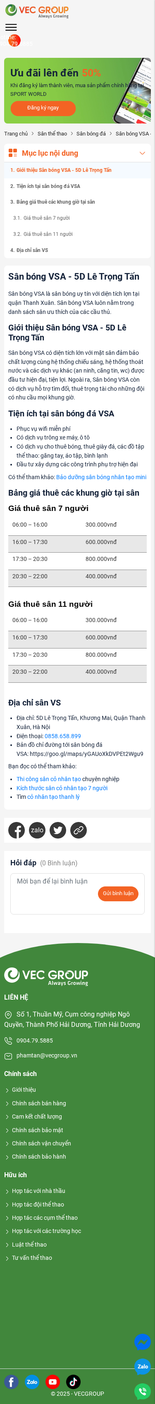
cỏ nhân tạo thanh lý (53, 797)
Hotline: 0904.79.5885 (14, 40)
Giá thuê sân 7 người (47, 218)
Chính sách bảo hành (39, 1156)
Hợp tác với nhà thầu (38, 1191)
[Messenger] (142, 1341)
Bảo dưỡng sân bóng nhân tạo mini (101, 477)
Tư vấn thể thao (32, 1257)
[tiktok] (73, 1381)
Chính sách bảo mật (37, 1130)
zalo (37, 830)
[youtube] (52, 1381)
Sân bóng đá (91, 134)
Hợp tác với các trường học (46, 1231)
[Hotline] (142, 1391)
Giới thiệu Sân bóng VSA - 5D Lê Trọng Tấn (64, 170)
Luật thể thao (29, 1244)
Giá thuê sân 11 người (48, 234)
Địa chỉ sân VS (32, 250)
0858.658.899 (63, 736)
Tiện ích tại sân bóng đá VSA (48, 186)
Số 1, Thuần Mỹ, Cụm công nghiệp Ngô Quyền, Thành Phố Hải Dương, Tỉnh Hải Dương (72, 1019)
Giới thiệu (24, 1089)
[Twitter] (58, 830)
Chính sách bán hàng (39, 1103)
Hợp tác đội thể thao (38, 1204)
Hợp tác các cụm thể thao (45, 1217)
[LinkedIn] (78, 830)
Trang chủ (16, 134)
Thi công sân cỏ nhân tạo (49, 779)
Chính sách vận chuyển (41, 1143)
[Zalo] (142, 1366)
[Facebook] (16, 830)
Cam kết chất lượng (37, 1116)
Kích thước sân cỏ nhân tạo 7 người (62, 788)
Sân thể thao (52, 134)
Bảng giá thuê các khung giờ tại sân (56, 202)
